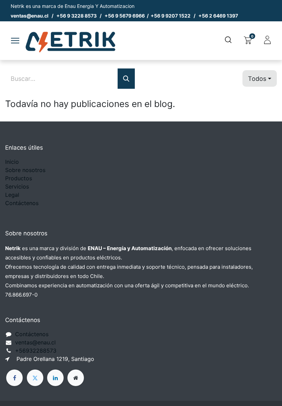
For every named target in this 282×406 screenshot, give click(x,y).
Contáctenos (22, 203)
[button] (259, 78)
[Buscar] (126, 78)
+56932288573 (35, 350)
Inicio (12, 161)
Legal (12, 194)
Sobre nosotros (25, 170)
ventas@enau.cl (35, 342)
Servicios (17, 186)
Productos (18, 178)
